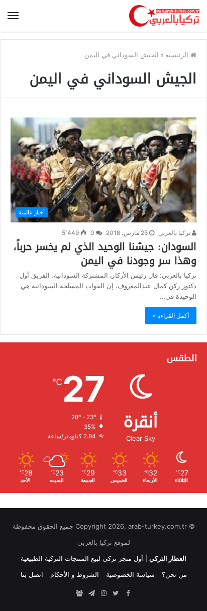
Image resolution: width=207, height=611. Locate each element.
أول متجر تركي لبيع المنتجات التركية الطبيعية (82, 558)
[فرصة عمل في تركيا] (79, 593)
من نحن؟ (174, 574)
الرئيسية (177, 55)
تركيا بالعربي (175, 232)
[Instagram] (103, 593)
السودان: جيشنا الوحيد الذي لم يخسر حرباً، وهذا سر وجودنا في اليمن (105, 253)
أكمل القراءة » (171, 315)
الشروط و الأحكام (74, 574)
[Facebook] (128, 593)
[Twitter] (116, 593)
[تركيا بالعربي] (164, 16)
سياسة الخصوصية (130, 574)
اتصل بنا (32, 574)
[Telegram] (91, 593)
